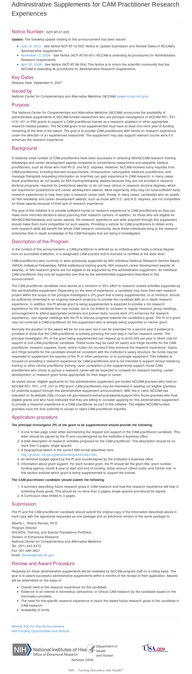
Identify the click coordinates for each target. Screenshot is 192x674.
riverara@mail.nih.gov (38, 555)
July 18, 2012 (31, 46)
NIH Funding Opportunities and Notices (41, 631)
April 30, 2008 (31, 64)
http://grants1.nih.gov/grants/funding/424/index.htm (58, 454)
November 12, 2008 (35, 55)
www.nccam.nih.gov (132, 96)
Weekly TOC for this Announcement (38, 626)
